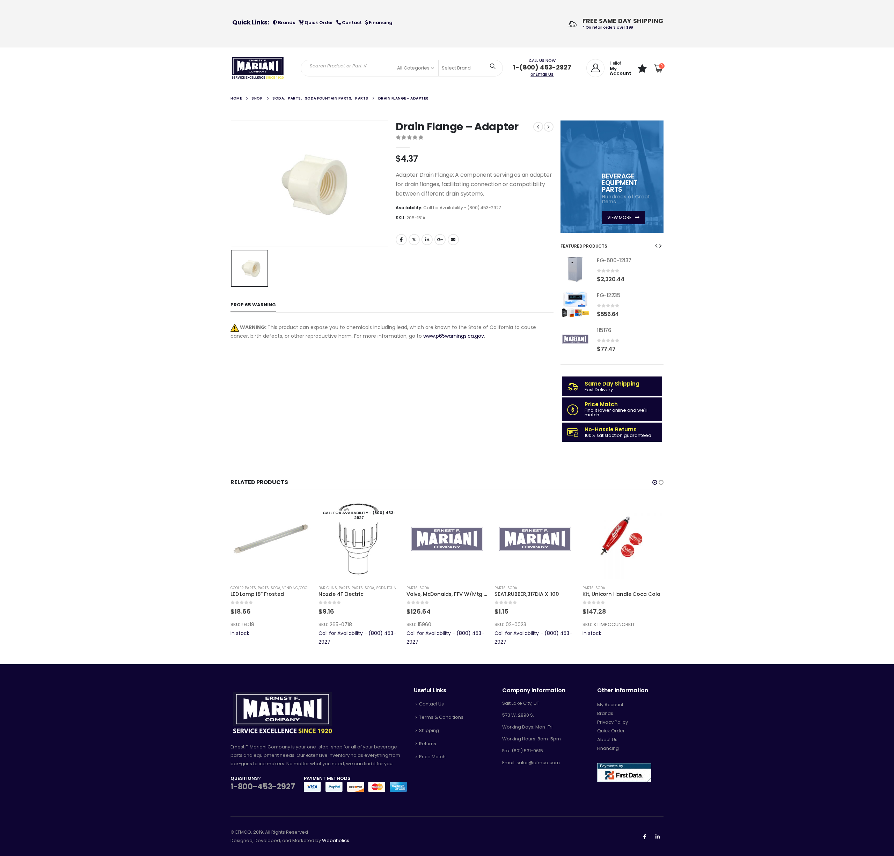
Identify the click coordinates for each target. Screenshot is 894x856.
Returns (427, 743)
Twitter (414, 239)
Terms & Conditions (441, 717)
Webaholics (335, 840)
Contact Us (431, 704)
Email (453, 239)
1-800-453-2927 (262, 786)
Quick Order (318, 22)
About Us (607, 739)
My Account (610, 704)
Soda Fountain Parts (308, 588)
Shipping (429, 730)
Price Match (432, 756)
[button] (656, 245)
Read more (300, 510)
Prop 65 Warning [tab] (253, 304)
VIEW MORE (619, 217)
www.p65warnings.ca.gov (453, 335)
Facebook (401, 239)
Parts (256, 588)
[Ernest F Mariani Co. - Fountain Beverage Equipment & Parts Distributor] (257, 68)
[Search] (493, 66)
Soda (281, 588)
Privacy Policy (612, 722)
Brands (286, 22)
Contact (351, 22)
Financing (380, 22)
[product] (575, 269)
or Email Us (542, 74)
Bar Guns (239, 588)
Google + (440, 239)
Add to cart (388, 510)
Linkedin (657, 836)
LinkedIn (427, 239)
